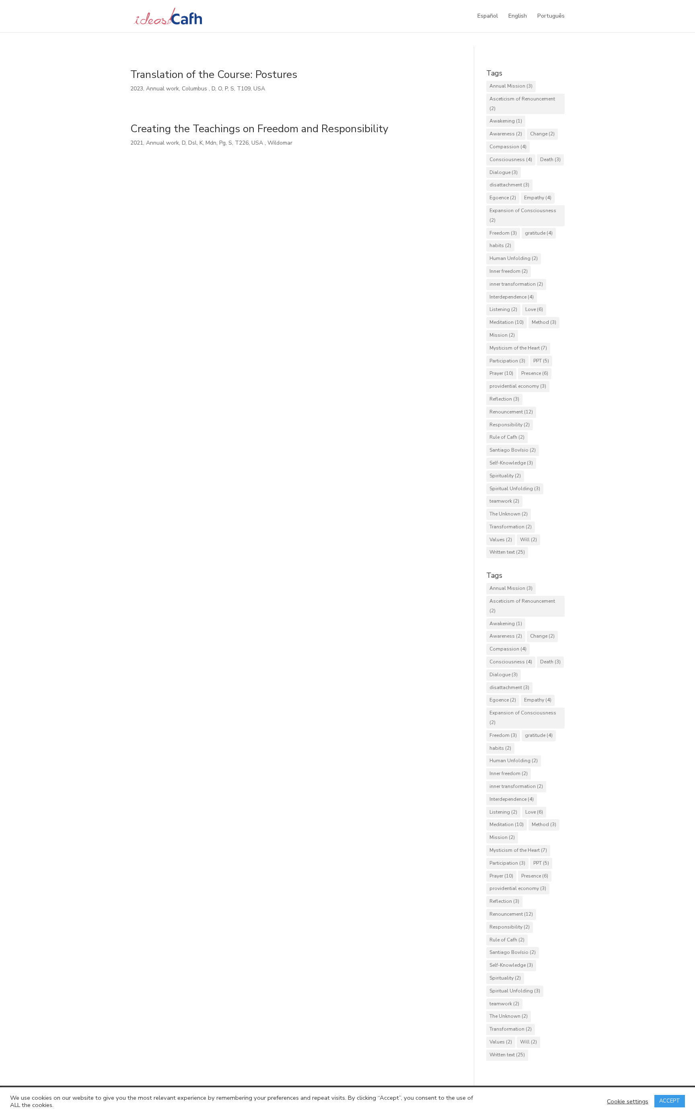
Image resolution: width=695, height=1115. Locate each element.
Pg (222, 143)
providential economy (517, 386)
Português (551, 16)
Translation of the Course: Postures (213, 75)
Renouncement (511, 412)
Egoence (502, 197)
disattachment (509, 185)
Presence (534, 373)
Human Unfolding (513, 258)
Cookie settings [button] (627, 1101)
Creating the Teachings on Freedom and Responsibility (259, 129)
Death (550, 159)
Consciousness (510, 159)
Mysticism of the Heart (518, 348)
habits (500, 245)
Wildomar (280, 143)
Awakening (505, 121)
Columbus (195, 88)
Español (487, 16)
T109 (244, 88)
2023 (136, 88)
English (517, 16)
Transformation (510, 527)
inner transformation (516, 284)
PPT (541, 361)
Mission (502, 335)
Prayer (501, 373)
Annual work (162, 88)
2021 (136, 143)
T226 (242, 143)
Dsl (192, 143)
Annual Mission (511, 86)
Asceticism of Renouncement (522, 104)
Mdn (211, 143)
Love (534, 309)
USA (260, 88)
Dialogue (503, 172)
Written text (507, 552)
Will (528, 539)
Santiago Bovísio (512, 450)
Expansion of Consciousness (522, 215)
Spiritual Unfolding (514, 488)
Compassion (507, 146)
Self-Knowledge (511, 463)
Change (542, 134)
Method (544, 322)
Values (500, 539)
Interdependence (511, 297)
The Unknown (508, 514)
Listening (503, 309)
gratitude (539, 233)
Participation (507, 361)
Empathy (537, 197)
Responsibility (509, 424)
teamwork (504, 501)
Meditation (506, 322)
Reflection (504, 399)
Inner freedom (508, 271)
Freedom (503, 233)
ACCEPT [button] (669, 1101)
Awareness (505, 134)
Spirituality (505, 476)
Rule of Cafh (506, 437)
